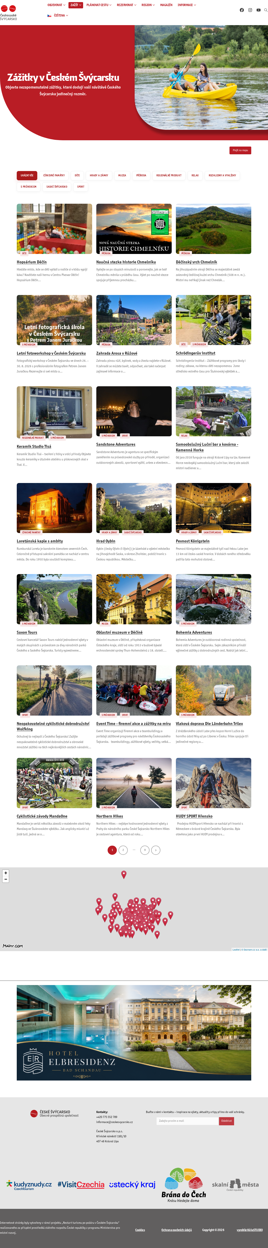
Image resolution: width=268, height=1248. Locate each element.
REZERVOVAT (125, 5)
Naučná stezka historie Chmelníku (126, 262)
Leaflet (236, 949)
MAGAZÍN (166, 5)
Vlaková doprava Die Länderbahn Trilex (209, 724)
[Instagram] (250, 10)
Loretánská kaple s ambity (40, 541)
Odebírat (226, 1121)
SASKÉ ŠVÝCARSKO (56, 187)
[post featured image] (54, 229)
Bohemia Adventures (194, 633)
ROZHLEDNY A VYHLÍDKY (222, 175)
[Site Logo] (8, 12)
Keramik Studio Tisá (34, 447)
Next (155, 850)
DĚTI (77, 175)
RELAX (195, 175)
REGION (147, 5)
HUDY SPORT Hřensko (194, 816)
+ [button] (5, 873)
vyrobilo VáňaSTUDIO (250, 1230)
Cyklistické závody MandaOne (42, 816)
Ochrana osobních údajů (176, 1230)
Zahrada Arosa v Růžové (116, 353)
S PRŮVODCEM (28, 187)
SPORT (80, 187)
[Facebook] (242, 10)
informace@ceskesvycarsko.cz (114, 1122)
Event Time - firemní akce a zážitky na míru (133, 724)
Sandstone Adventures (115, 445)
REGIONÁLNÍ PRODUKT (169, 175)
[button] (266, 10)
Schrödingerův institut (195, 353)
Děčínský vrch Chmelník (196, 262)
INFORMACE (185, 5)
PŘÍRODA (141, 175)
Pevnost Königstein (193, 541)
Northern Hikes (109, 816)
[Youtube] (258, 10)
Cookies (140, 1230)
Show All (27, 175)
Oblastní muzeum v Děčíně (119, 633)
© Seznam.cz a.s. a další (254, 949)
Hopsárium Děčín (32, 262)
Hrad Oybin (105, 541)
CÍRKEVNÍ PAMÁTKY (54, 175)
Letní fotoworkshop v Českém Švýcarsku (51, 353)
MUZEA (122, 175)
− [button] (5, 879)
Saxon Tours (27, 633)
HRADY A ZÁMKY (99, 175)
